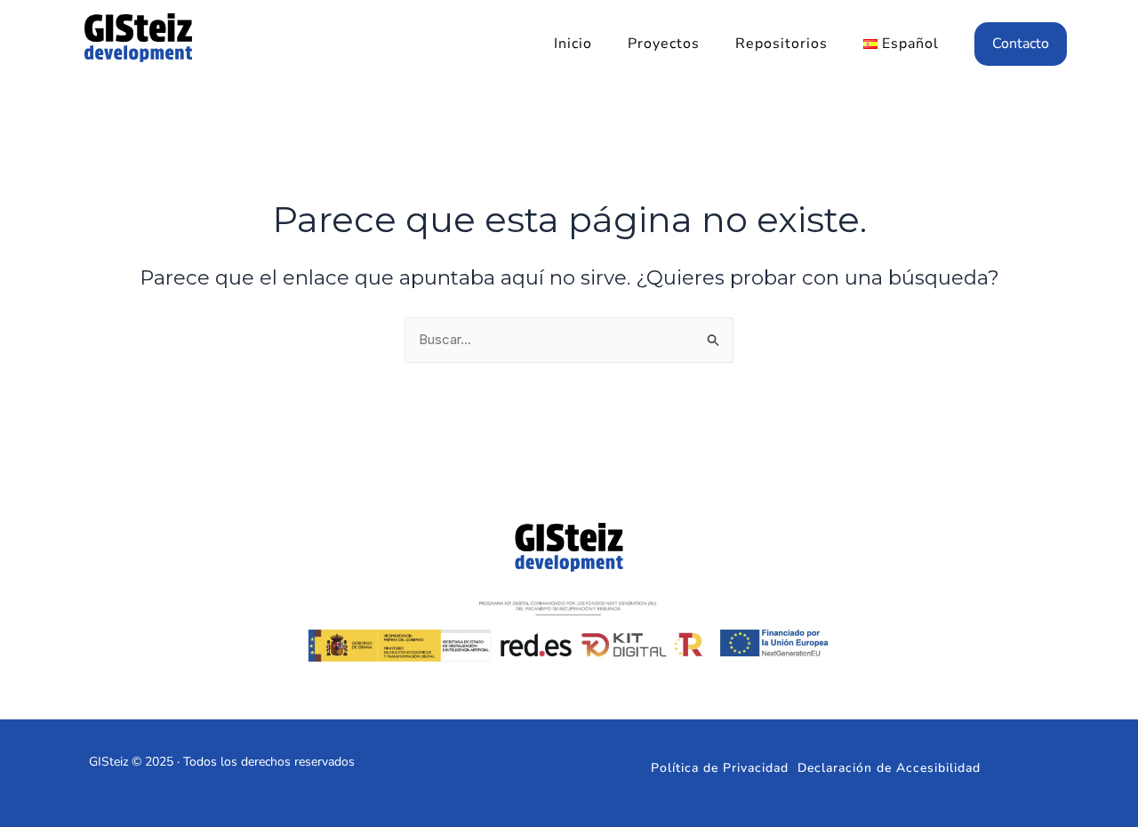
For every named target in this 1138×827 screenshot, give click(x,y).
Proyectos (664, 43)
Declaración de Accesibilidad (889, 767)
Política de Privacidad (720, 767)
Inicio (573, 43)
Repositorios (781, 43)
